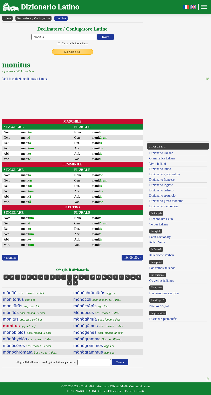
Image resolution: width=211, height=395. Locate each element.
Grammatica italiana (162, 158)
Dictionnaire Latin (161, 219)
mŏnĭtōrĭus (19, 299)
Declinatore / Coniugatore (33, 18)
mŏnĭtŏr (24, 292)
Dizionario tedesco (161, 190)
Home (7, 18)
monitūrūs (21, 305)
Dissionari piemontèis (163, 319)
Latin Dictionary (160, 237)
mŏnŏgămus (98, 325)
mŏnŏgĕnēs (98, 332)
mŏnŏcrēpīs (91, 305)
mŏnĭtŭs (24, 312)
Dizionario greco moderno (166, 201)
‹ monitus (10, 257)
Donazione (72, 51)
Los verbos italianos (162, 268)
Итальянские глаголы (164, 293)
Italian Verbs (157, 242)
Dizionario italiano (161, 153)
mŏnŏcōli (97, 299)
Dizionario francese (162, 179)
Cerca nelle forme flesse (75, 43)
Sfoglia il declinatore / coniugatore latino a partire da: (46, 362)
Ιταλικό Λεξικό (159, 306)
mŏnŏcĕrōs (27, 345)
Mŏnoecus (96, 312)
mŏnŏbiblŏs (27, 332)
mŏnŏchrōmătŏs (95, 292)
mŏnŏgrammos (94, 345)
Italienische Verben (161, 255)
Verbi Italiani (157, 163)
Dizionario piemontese (163, 206)
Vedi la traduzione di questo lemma (25, 78)
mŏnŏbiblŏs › (132, 257)
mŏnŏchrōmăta (30, 352)
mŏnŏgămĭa (97, 319)
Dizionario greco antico (164, 174)
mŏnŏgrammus (94, 352)
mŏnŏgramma (97, 338)
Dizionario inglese (161, 185)
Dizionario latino (160, 169)
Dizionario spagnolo (162, 195)
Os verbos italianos (161, 280)
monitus (61, 18)
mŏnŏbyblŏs (28, 338)
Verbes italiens (158, 224)
